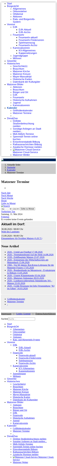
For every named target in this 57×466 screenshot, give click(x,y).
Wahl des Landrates (10, 231)
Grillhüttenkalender (23, 110)
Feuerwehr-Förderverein (31, 40)
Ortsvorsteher (20, 11)
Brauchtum (18, 69)
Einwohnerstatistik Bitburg (26, 142)
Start (9, 3)
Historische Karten (22, 79)
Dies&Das (12, 118)
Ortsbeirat (18, 14)
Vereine (11, 24)
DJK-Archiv (25, 32)
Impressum (6, 314)
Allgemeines (19, 9)
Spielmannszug (27, 42)
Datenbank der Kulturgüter (26, 82)
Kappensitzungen (28, 53)
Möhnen (17, 58)
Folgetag (5, 217)
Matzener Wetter (21, 155)
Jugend (17, 102)
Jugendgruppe (20, 55)
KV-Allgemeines (27, 50)
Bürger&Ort (13, 6)
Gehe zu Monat (8, 203)
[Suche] (5, 206)
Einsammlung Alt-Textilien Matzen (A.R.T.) (21, 238)
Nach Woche (7, 198)
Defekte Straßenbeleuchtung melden (23, 123)
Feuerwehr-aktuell (28, 37)
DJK (15, 27)
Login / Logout (23, 314)
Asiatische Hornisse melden (27, 147)
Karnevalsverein (21, 48)
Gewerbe (12, 61)
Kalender (12, 108)
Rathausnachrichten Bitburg (27, 144)
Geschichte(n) (20, 66)
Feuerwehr (18, 35)
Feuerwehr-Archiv (28, 45)
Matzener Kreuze (22, 74)
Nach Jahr (6, 193)
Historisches (13, 63)
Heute (4, 200)
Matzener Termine (22, 113)
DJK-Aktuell (25, 29)
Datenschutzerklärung (46, 314)
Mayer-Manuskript (22, 76)
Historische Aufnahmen (25, 100)
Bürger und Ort (20, 92)
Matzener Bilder (15, 84)
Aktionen (17, 16)
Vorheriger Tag (8, 211)
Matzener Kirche (21, 71)
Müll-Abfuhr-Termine (23, 134)
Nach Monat (7, 195)
